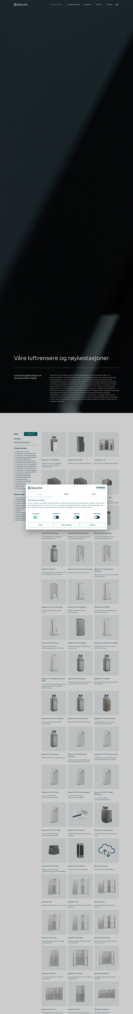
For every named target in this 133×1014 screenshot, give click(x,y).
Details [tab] (66, 494)
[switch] (56, 517)
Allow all (92, 525)
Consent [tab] (39, 494)
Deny (40, 525)
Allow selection (66, 525)
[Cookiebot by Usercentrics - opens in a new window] (97, 488)
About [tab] (94, 494)
